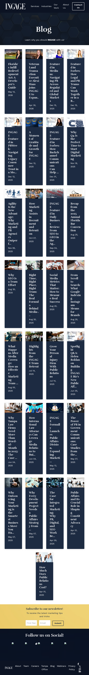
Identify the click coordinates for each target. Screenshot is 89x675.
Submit (58, 623)
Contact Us (78, 6)
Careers (35, 666)
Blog (52, 666)
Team (26, 666)
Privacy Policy (71, 668)
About (18, 666)
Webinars (61, 666)
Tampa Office (44, 668)
